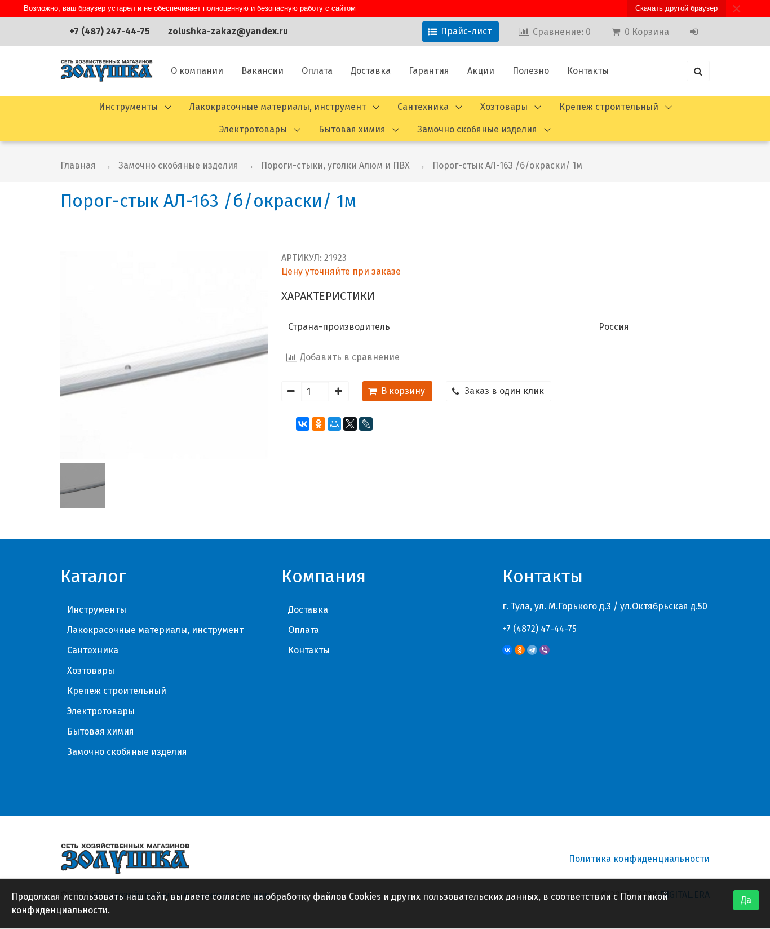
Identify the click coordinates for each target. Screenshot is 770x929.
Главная (78, 165)
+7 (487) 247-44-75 (109, 31)
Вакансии (262, 70)
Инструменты (128, 106)
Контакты (588, 70)
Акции (480, 70)
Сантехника (423, 106)
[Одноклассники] (318, 424)
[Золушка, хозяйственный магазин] (106, 71)
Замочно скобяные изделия (477, 129)
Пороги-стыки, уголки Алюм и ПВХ (335, 165)
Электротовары (253, 129)
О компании (197, 70)
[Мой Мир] (334, 424)
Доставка (371, 70)
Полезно (530, 70)
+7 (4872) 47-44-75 (539, 628)
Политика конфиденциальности (639, 858)
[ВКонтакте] (302, 424)
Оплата (317, 70)
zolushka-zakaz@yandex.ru (228, 31)
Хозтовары (504, 106)
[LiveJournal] (366, 424)
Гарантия (429, 70)
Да (746, 900)
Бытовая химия (352, 129)
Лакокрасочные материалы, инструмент (277, 106)
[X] (350, 424)
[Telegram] (532, 650)
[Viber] (544, 650)
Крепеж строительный (608, 106)
